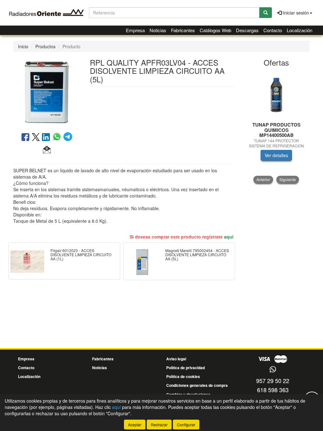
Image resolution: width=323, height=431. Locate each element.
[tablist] (276, 127)
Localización (299, 30)
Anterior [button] (263, 179)
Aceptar (134, 424)
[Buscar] (265, 12)
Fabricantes (183, 30)
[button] (47, 150)
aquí (228, 236)
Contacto (272, 30)
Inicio (23, 46)
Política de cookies (183, 376)
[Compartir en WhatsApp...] (57, 137)
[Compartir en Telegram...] (67, 137)
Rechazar (159, 424)
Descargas (247, 30)
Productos (45, 46)
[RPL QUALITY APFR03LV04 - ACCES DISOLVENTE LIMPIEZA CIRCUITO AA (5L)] (46, 91)
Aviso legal (176, 359)
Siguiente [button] (287, 179)
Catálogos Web (215, 30)
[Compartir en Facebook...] (25, 137)
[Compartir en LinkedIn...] (46, 137)
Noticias (158, 30)
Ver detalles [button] (276, 155)
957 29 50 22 (272, 380)
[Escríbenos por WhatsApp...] (272, 369)
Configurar (186, 424)
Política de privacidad (185, 367)
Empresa (135, 30)
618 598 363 (273, 390)
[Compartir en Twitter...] (36, 137)
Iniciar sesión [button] (295, 12)
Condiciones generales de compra (197, 385)
